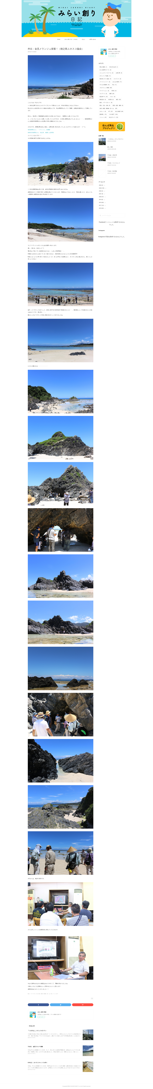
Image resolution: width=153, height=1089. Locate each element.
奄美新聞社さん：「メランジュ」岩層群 (39, 129)
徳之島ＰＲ (104, 96)
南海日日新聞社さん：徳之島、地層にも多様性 (41, 132)
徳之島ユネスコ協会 (105, 78)
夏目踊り (103, 114)
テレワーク (103, 93)
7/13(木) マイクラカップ (113, 163)
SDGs (114, 90)
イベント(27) (55, 993)
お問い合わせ (92, 39)
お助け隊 (119, 72)
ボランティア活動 (105, 75)
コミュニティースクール (106, 72)
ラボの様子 (113, 114)
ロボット (103, 111)
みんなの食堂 (117, 81)
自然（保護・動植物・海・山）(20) (45, 993)
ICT (110, 111)
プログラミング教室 (106, 87)
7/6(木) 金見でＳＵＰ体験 (35, 1046)
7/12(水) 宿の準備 (112, 171)
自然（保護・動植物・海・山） (108, 108)
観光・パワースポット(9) (33, 993)
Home (58, 39)
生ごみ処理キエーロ (105, 69)
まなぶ (83, 39)
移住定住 (103, 99)
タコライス (117, 78)
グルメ (112, 96)
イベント (103, 117)
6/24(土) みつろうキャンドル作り (37, 1062)
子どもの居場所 (105, 84)
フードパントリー (105, 81)
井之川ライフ (113, 117)
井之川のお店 (113, 67)
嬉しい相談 (110, 147)
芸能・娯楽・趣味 (118, 105)
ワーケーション (104, 90)
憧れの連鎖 (103, 67)
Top (114, 84)
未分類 (111, 99)
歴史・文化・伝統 (105, 105)
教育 (118, 99)
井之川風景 (119, 111)
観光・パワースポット (106, 102)
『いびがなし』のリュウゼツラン (37, 1030)
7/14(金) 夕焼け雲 (112, 155)
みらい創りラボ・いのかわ (71, 39)
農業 (111, 93)
